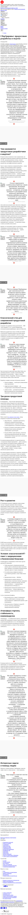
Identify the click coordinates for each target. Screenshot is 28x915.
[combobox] (6, 911)
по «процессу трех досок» (13, 417)
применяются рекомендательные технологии (11, 901)
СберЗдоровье (13, 44)
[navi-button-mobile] (2, 30)
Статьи (4, 33)
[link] (3, 23)
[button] (2, 26)
